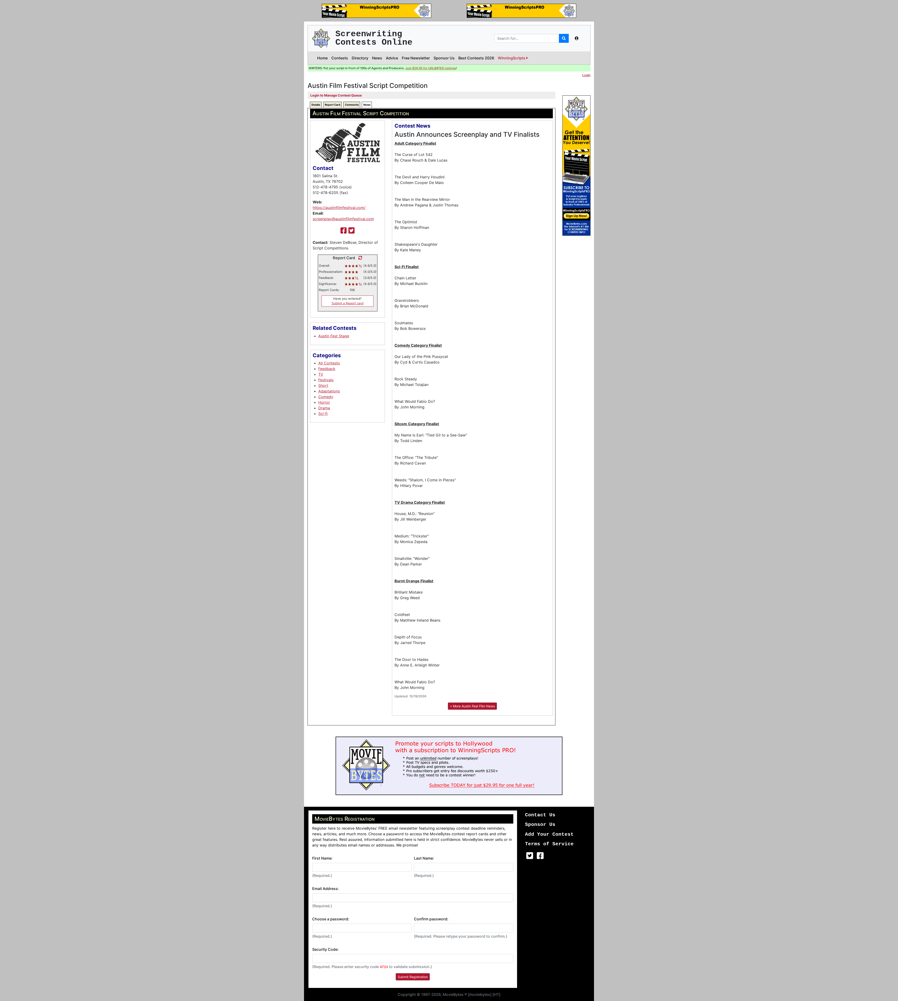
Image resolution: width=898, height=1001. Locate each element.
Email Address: (325, 888)
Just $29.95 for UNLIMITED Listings (430, 68)
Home (322, 58)
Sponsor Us (444, 58)
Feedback (326, 368)
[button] (576, 38)
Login (586, 75)
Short (323, 385)
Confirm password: (431, 919)
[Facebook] (343, 230)
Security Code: (325, 949)
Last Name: (424, 858)
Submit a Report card (347, 303)
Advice (392, 58)
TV (320, 374)
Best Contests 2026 (476, 58)
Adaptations (329, 391)
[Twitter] (351, 230)
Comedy (325, 396)
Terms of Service (549, 844)
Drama (324, 408)
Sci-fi (323, 413)
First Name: (322, 858)
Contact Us (540, 815)
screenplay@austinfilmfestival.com (343, 218)
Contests (339, 58)
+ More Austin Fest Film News (472, 706)
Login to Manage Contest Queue (336, 95)
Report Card (332, 104)
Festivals (325, 380)
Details (315, 104)
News (377, 58)
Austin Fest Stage (333, 336)
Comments (352, 104)
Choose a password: (330, 919)
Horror (324, 402)
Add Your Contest (549, 834)
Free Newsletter (416, 58)
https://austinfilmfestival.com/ (339, 207)
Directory (360, 58)
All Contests (329, 363)
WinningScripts (512, 58)
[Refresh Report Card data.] (359, 258)
